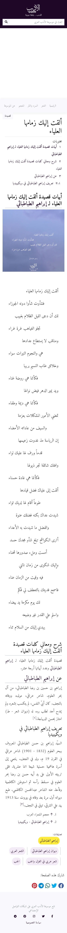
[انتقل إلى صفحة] (6, 22)
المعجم (21, 105)
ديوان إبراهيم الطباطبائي (44, 851)
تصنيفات (58, 834)
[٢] (22, 804)
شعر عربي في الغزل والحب (42, 861)
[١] (34, 717)
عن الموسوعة (9, 105)
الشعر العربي (17, 851)
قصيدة (8, 115)
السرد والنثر (33, 105)
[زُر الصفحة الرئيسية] (33, 10)
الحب (16, 861)
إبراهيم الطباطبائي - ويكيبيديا (33, 822)
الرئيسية (52, 105)
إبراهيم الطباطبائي (31, 204)
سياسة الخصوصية (33, 922)
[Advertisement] (33, 63)
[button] (52, 916)
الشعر (43, 105)
